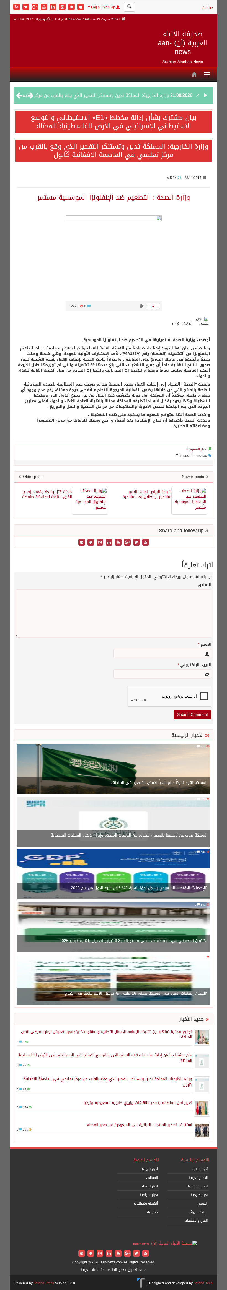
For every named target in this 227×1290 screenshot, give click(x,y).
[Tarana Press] (141, 1283)
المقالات (152, 1178)
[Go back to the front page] (165, 1244)
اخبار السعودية (196, 449)
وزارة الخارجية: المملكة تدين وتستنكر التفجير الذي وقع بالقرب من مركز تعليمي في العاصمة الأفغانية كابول (113, 150)
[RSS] (17, 7)
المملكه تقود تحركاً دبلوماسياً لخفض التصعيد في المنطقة (158, 782)
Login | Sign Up (103, 7)
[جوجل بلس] (35, 7)
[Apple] (80, 7)
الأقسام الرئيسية (195, 1160)
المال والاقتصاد (196, 1221)
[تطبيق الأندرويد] (72, 7)
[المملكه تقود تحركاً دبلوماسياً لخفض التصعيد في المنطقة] (113, 769)
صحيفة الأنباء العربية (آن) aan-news (183, 42)
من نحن (207, 7)
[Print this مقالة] (141, 306)
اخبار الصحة (150, 1186)
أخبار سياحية (149, 1195)
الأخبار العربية (198, 1178)
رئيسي (203, 1203)
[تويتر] (26, 7)
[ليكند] (53, 7)
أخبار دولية (200, 1169)
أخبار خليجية (199, 1195)
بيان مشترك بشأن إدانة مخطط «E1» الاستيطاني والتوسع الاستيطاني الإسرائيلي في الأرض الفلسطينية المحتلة (113, 121)
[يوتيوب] (44, 7)
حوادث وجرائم (198, 1212)
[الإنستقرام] (63, 7)
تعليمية (152, 1212)
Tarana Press (44, 1283)
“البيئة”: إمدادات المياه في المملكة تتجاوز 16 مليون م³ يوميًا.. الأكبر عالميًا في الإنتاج (136, 993)
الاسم (204, 644)
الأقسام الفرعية (146, 1160)
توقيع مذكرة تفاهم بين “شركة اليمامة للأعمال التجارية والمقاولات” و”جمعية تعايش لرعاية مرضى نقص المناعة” (106, 1034)
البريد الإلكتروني (194, 665)
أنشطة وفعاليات (146, 1203)
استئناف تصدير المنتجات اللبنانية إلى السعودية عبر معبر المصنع (139, 1125)
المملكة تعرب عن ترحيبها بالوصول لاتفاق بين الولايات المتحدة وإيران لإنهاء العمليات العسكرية (129, 835)
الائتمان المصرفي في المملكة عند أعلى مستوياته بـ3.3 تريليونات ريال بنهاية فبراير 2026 (133, 940)
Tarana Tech (203, 1283)
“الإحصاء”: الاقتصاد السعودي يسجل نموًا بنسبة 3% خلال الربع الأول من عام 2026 (139, 888)
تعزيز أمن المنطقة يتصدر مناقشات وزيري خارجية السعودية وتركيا (138, 1102)
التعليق (204, 585)
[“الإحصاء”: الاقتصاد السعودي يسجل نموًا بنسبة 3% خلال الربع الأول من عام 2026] (113, 874)
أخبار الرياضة (149, 1169)
